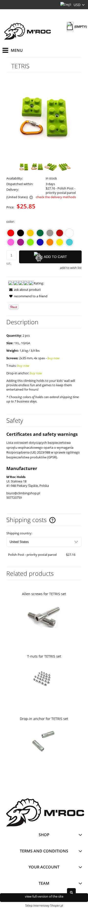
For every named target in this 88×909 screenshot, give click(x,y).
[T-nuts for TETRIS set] (44, 679)
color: (10, 221)
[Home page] (27, 30)
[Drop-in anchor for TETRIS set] (44, 741)
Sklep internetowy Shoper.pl (44, 905)
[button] (23, 289)
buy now (53, 358)
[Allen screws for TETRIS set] (44, 616)
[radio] (11, 233)
